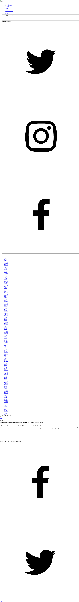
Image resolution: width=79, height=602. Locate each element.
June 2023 (5, 288)
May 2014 (5, 377)
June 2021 (5, 307)
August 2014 (5, 375)
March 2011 (5, 408)
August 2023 (5, 286)
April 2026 (5, 260)
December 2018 (6, 332)
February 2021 (6, 311)
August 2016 (5, 355)
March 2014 (5, 379)
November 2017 (6, 343)
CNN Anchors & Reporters (8, 12)
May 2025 (5, 269)
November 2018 (6, 333)
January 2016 (6, 361)
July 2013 (5, 385)
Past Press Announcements (9, 11)
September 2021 (6, 305)
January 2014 (6, 380)
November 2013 (6, 382)
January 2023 (6, 292)
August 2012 (5, 394)
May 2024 (5, 279)
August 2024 (5, 276)
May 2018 (5, 338)
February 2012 (6, 399)
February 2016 (6, 360)
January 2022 (6, 302)
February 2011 (6, 409)
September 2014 (6, 374)
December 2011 (6, 401)
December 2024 (6, 273)
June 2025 (5, 268)
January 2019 (6, 331)
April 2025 (5, 270)
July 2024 (5, 277)
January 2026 (6, 262)
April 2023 (5, 289)
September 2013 (6, 384)
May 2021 (5, 308)
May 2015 (5, 367)
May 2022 (5, 298)
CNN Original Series (8, 5)
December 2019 (6, 322)
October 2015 (6, 363)
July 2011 (5, 405)
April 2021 (5, 309)
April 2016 (5, 358)
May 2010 (5, 413)
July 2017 (5, 346)
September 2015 (6, 364)
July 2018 (5, 336)
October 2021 (6, 304)
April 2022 (5, 299)
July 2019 (5, 326)
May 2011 (5, 407)
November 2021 (6, 303)
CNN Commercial (8, 8)
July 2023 (5, 287)
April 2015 (5, 368)
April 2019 (5, 329)
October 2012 (6, 393)
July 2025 (5, 267)
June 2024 (5, 278)
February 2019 (6, 330)
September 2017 (6, 344)
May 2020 (5, 318)
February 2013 (6, 389)
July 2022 (5, 297)
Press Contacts (6, 13)
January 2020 (6, 321)
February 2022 (6, 301)
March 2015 (5, 369)
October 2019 (6, 324)
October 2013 (6, 383)
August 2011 (5, 404)
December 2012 (6, 391)
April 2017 (5, 348)
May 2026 (5, 259)
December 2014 (6, 371)
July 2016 (5, 356)
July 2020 (5, 316)
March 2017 (5, 349)
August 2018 (5, 335)
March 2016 (5, 359)
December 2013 (6, 381)
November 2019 (6, 323)
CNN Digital (7, 4)
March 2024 (5, 280)
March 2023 (5, 290)
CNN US (6, 3)
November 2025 (6, 264)
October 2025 (6, 265)
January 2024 (6, 282)
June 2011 (5, 406)
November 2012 (6, 392)
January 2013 (6, 390)
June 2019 (5, 327)
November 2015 (6, 362)
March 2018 (5, 339)
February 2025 (6, 271)
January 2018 (6, 341)
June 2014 (5, 376)
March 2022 (5, 300)
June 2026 (5, 258)
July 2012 (5, 395)
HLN (6, 9)
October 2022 (6, 294)
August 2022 (5, 296)
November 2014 (6, 372)
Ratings (6, 10)
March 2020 (5, 320)
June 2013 (5, 386)
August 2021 (5, 306)
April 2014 (5, 378)
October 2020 (6, 314)
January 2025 (6, 272)
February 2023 (6, 291)
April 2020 (5, 319)
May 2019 (5, 328)
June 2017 (5, 347)
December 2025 (6, 263)
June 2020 (5, 317)
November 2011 (6, 402)
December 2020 (6, 312)
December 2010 (6, 411)
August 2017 (5, 345)
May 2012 (5, 397)
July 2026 (5, 257)
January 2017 (6, 351)
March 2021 (5, 310)
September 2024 (6, 275)
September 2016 (6, 354)
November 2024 (6, 274)
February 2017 (6, 350)
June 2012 (5, 396)
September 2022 (6, 295)
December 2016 (6, 352)
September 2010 (6, 412)
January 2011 (5, 410)
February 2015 (6, 370)
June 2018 (5, 337)
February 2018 (6, 340)
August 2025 (5, 266)
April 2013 (5, 388)
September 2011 (6, 403)
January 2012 (6, 400)
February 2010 (6, 414)
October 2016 (6, 353)
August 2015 (5, 365)
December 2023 (6, 283)
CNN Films (7, 6)
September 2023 (6, 285)
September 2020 (6, 315)
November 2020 (6, 313)
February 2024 (6, 281)
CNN (1, 601)
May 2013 (5, 387)
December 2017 (6, 342)
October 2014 (6, 373)
